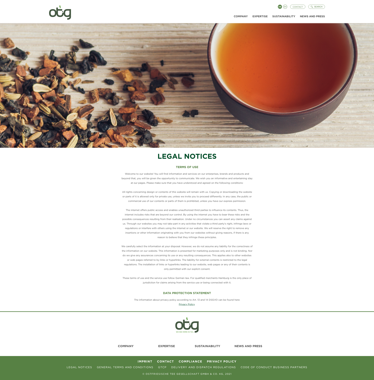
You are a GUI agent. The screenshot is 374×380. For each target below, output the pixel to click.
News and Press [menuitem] (312, 16)
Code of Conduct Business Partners (274, 367)
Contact (298, 7)
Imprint (145, 361)
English (285, 7)
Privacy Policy (187, 304)
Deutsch (280, 7)
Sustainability (207, 346)
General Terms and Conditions (125, 367)
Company (126, 346)
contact (165, 361)
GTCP (162, 367)
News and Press (248, 346)
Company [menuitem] (241, 16)
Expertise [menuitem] (260, 16)
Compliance (190, 361)
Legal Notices (79, 367)
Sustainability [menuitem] (283, 16)
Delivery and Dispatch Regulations (203, 367)
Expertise (166, 346)
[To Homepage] (59, 11)
